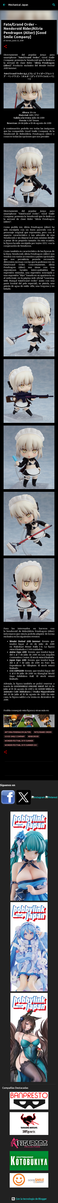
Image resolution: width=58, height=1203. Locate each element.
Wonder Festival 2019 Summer (19, 741)
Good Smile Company (15, 736)
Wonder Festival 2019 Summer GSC (21, 745)
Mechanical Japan (18, 4)
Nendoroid (33, 736)
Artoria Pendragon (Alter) (18, 732)
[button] (5, 47)
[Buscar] (54, 4)
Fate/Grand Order (42, 732)
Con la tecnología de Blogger (31, 1198)
